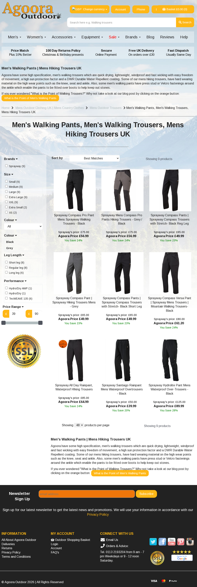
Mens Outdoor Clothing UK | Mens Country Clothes (49, 107)
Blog (150, 37)
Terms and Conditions (16, 556)
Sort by (57, 158)
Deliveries (8, 544)
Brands (132, 37)
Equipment (91, 37)
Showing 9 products (159, 159)
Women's (35, 37)
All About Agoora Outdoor (19, 540)
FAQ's (55, 552)
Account (56, 548)
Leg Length (13, 255)
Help (184, 37)
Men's (13, 37)
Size (7, 174)
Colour (9, 220)
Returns (7, 548)
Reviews (167, 37)
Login (54, 544)
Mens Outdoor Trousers (106, 107)
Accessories (63, 37)
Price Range (12, 306)
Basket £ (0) (176, 9)
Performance (14, 281)
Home (6, 107)
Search (186, 22)
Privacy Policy (11, 552)
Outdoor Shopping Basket (72, 540)
